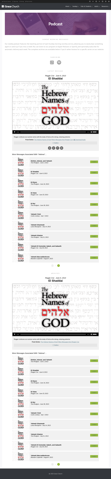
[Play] (15, 132)
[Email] (109, 1)
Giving (22, 1)
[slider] (95, 131)
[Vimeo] (99, 1)
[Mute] (91, 132)
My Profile (29, 1)
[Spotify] (105, 1)
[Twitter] (93, 1)
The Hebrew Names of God (42, 139)
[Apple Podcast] (102, 1)
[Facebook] (90, 1)
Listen (94, 162)
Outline (56, 143)
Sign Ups (16, 1)
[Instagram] (96, 1)
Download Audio (80, 139)
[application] (55, 132)
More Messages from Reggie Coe (62, 139)
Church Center (7, 1)
